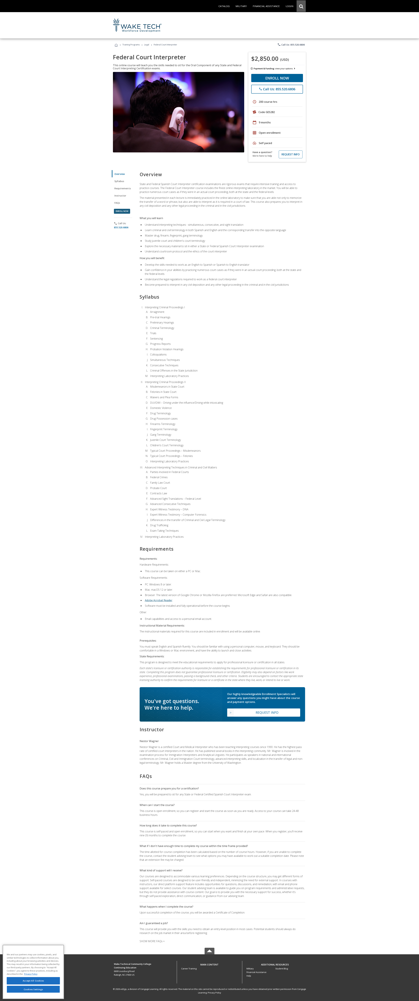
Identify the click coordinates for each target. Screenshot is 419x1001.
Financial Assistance (256, 972)
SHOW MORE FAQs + (152, 941)
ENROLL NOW (277, 78)
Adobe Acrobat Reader (158, 600)
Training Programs (131, 44)
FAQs (117, 202)
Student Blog (281, 968)
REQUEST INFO (291, 154)
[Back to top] (209, 963)
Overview (119, 174)
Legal (146, 44)
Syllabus (119, 181)
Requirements (122, 188)
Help (248, 975)
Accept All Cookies (33, 980)
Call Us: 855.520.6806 (291, 44)
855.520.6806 (121, 227)
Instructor (120, 195)
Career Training (189, 968)
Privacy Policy (214, 992)
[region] (33, 972)
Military (250, 968)
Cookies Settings (33, 989)
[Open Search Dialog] (301, 6)
